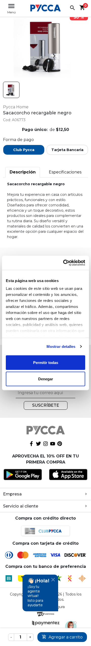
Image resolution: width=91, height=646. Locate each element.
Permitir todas (45, 362)
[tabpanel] (45, 210)
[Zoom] (11, 90)
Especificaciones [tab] (65, 172)
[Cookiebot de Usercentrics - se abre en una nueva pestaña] (64, 263)
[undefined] (45, 46)
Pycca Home (16, 107)
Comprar (62, 637)
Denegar (45, 379)
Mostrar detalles (61, 346)
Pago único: (35, 129)
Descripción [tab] (23, 172)
